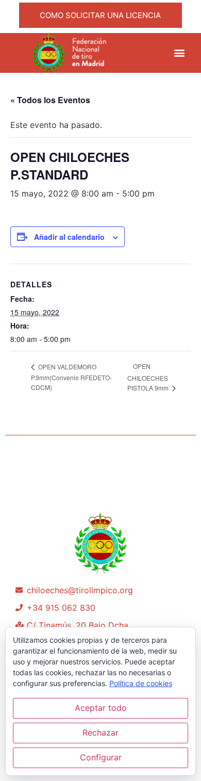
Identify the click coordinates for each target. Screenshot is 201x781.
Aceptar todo (101, 708)
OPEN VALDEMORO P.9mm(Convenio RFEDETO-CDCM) (71, 377)
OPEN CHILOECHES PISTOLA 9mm (148, 377)
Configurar (101, 757)
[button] (179, 52)
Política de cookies (140, 683)
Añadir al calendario (69, 237)
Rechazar (100, 732)
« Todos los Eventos (50, 100)
